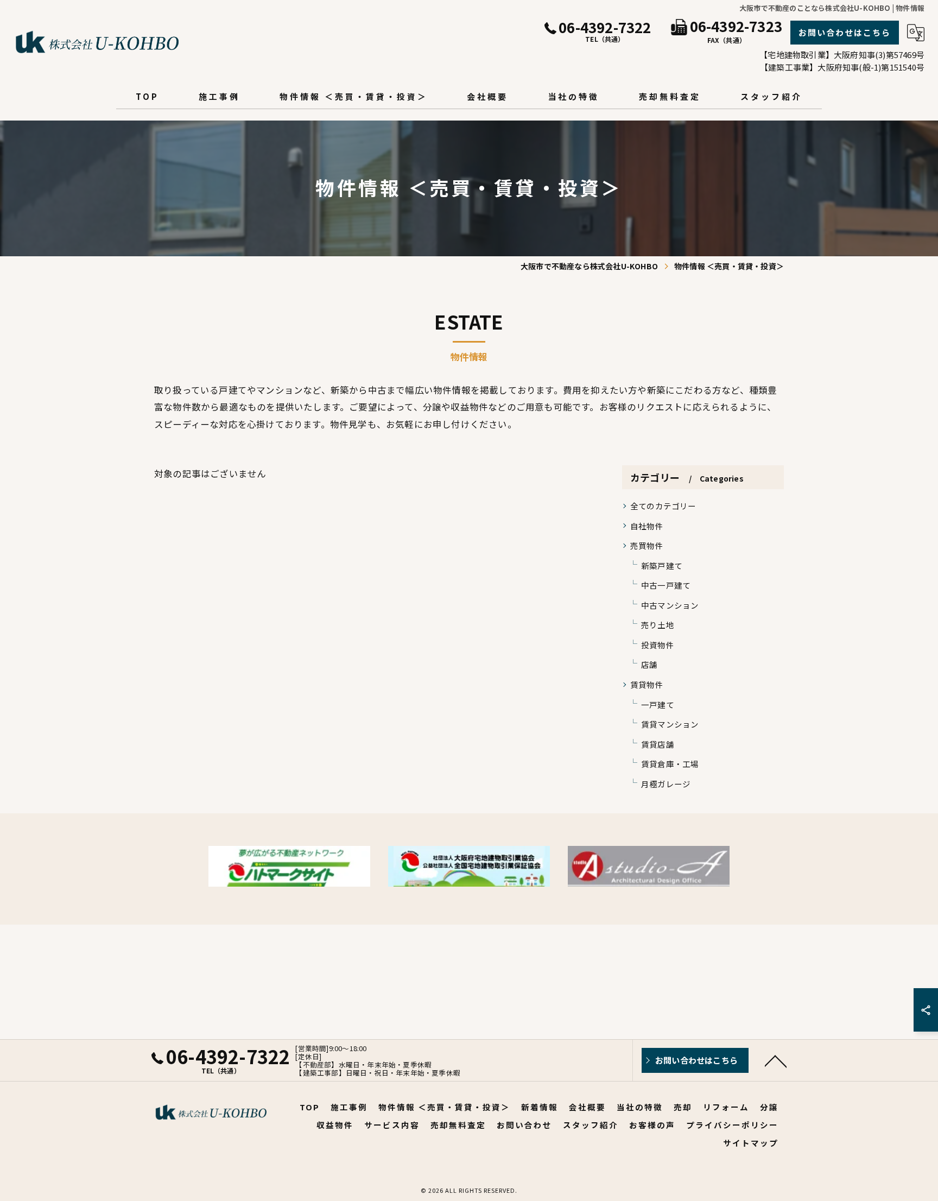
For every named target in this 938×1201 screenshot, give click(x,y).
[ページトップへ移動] (776, 1060)
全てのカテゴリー (663, 505)
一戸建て (657, 704)
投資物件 (657, 644)
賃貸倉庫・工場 (670, 763)
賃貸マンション (670, 724)
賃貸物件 (646, 684)
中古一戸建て (665, 585)
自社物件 (646, 526)
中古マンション (670, 605)
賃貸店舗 (657, 744)
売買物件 (646, 545)
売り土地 (657, 624)
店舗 (649, 664)
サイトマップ (750, 1142)
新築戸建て (661, 565)
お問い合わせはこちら (844, 32)
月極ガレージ (665, 783)
